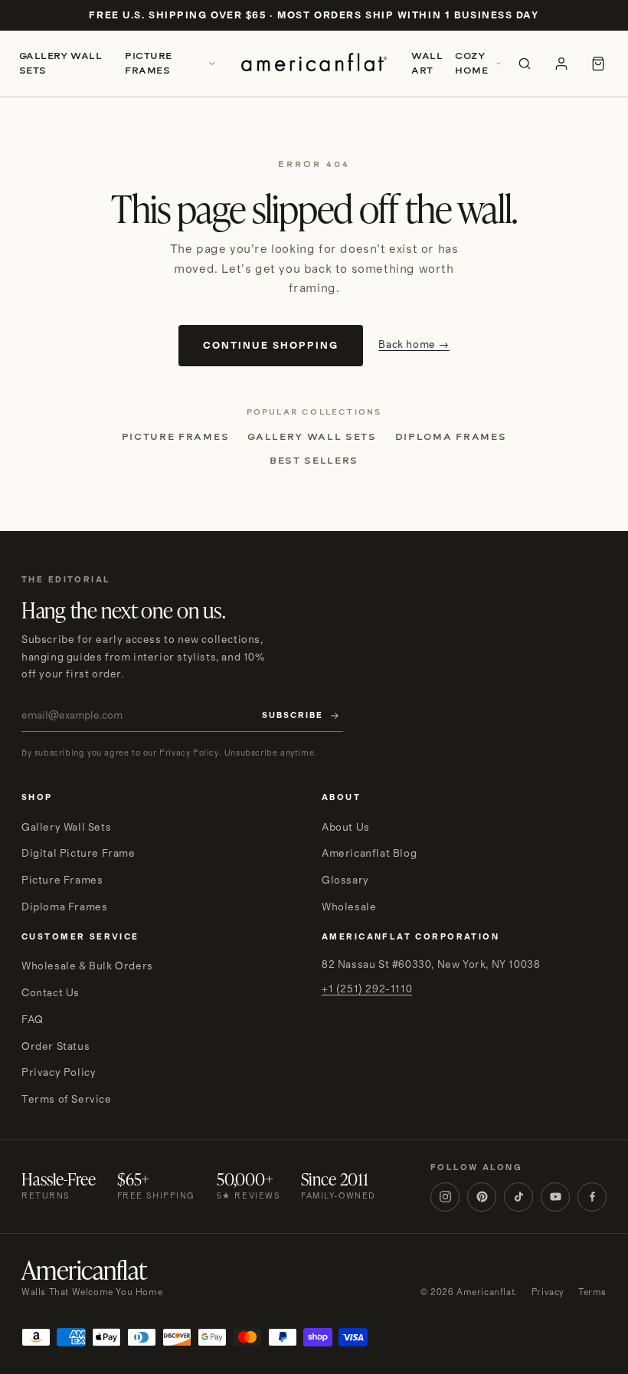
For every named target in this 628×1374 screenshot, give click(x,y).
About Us (346, 827)
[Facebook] (592, 1197)
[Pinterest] (481, 1197)
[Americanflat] (313, 63)
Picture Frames (148, 63)
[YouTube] (555, 1197)
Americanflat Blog (369, 854)
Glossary (345, 880)
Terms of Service (66, 1100)
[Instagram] (445, 1197)
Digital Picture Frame (78, 854)
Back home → (414, 345)
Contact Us (50, 993)
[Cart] (598, 63)
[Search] (524, 63)
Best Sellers (314, 460)
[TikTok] (518, 1197)
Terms (592, 1292)
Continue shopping (271, 345)
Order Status (55, 1047)
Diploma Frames (451, 436)
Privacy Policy (58, 1073)
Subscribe (292, 715)
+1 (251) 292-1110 (367, 989)
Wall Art (427, 63)
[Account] (561, 63)
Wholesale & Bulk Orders (87, 966)
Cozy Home (471, 63)
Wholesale (349, 907)
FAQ (32, 1020)
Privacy (548, 1292)
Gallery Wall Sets (61, 63)
